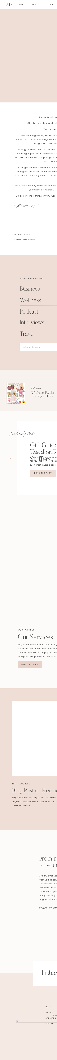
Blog (52, 267)
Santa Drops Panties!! (25, 239)
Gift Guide (36, 387)
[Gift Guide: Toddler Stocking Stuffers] (16, 393)
